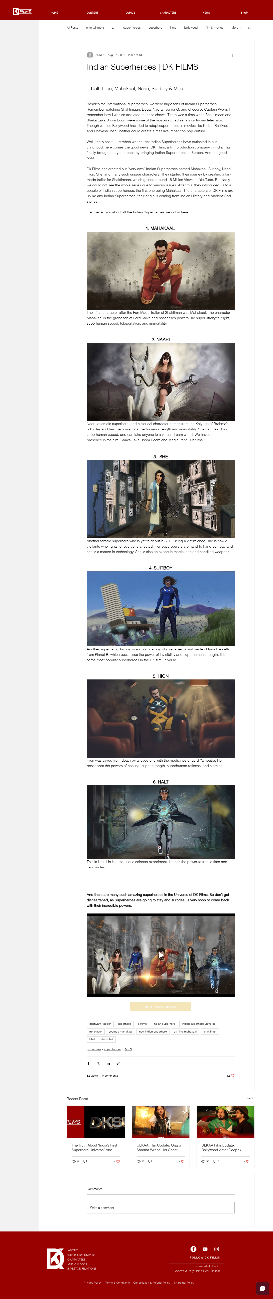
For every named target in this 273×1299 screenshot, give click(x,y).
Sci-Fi (128, 1049)
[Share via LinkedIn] (108, 1063)
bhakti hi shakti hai (101, 1039)
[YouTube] (205, 1249)
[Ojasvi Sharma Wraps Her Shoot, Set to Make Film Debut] (161, 1122)
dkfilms (142, 1023)
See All (250, 1098)
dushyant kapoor (100, 1023)
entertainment (95, 27)
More (234, 27)
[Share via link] (118, 1063)
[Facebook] (193, 1249)
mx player (95, 1031)
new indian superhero (153, 1031)
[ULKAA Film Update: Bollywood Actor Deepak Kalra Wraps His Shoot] (225, 1122)
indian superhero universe (198, 1023)
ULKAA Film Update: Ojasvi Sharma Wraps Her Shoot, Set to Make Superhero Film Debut (161, 1147)
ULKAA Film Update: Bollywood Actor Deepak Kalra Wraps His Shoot (221, 1147)
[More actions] (232, 55)
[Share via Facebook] (89, 1063)
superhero (155, 27)
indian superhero (164, 1023)
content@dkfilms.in (207, 1266)
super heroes (132, 27)
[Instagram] (217, 1249)
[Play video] (161, 955)
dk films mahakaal (185, 1031)
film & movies (214, 27)
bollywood (191, 27)
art (113, 27)
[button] (249, 27)
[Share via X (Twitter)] (98, 1063)
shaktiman (209, 1031)
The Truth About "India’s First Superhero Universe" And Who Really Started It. (94, 1147)
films (173, 27)
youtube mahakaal (120, 1031)
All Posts (72, 27)
